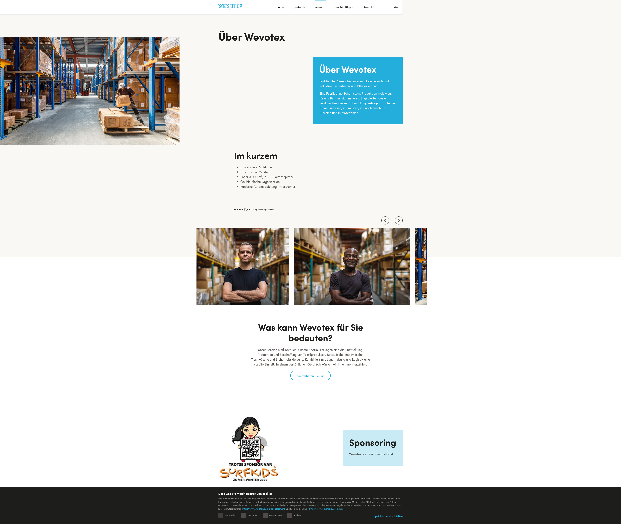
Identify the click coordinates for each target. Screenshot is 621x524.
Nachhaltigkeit (344, 7)
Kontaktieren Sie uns (310, 376)
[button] (385, 220)
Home (280, 7)
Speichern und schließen (388, 516)
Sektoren (299, 7)
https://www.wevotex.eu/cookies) (325, 508)
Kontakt (369, 7)
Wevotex (320, 7)
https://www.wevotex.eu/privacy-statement (263, 508)
